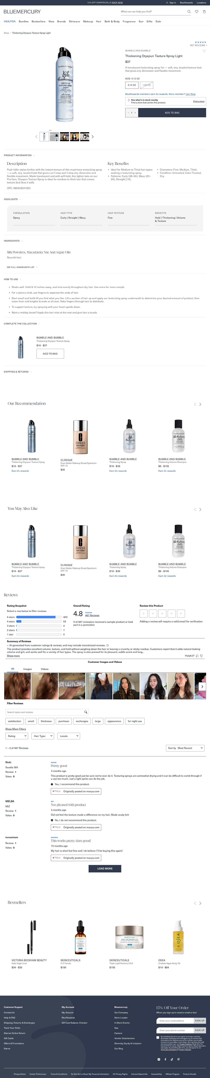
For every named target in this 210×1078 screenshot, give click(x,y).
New (51, 21)
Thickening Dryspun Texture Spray (53, 341)
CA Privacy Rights (120, 1074)
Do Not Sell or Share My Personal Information (90, 1074)
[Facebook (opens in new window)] (165, 1058)
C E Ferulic (66, 963)
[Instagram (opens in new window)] (158, 1058)
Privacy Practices (186, 1044)
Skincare (74, 21)
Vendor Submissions (124, 1038)
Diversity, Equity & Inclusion (127, 1043)
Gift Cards (9, 1038)
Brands (61, 21)
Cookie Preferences (38, 1074)
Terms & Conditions (59, 1074)
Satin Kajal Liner (19, 963)
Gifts (149, 21)
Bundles (24, 21)
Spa (116, 1027)
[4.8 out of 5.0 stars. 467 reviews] (200, 42)
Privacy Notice (20, 1074)
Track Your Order (12, 1027)
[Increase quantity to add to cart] (136, 112)
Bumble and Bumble (138, 50)
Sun (141, 21)
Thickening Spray (117, 462)
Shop (6, 33)
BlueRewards (186, 2)
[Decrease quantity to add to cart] (127, 112)
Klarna (7, 1048)
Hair (98, 21)
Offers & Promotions (14, 1043)
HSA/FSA (10, 21)
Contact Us (9, 1012)
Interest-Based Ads (139, 1074)
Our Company (121, 1012)
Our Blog (118, 1048)
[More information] (205, 45)
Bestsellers (39, 21)
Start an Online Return (14, 1033)
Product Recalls (189, 1074)
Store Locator (121, 1017)
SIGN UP (200, 1020)
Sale (158, 21)
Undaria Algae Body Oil (169, 963)
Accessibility (156, 1074)
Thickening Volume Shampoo (172, 462)
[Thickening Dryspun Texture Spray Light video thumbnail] (64, 136)
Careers (118, 1033)
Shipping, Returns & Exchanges (19, 1022)
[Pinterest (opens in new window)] (178, 1058)
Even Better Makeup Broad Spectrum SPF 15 (79, 464)
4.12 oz (132, 85)
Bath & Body (112, 21)
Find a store (198, 101)
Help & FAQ (9, 1017)
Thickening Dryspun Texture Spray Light (31, 33)
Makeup (88, 21)
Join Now (191, 94)
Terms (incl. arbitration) (169, 1050)
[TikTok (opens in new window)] (171, 1058)
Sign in (173, 2)
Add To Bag (50, 353)
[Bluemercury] (22, 11)
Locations (201, 2)
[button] (204, 11)
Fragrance (129, 21)
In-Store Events (122, 1022)
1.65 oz (147, 85)
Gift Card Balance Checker (75, 1022)
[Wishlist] (196, 11)
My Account (67, 1012)
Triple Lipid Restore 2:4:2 (121, 963)
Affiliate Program (172, 1074)
